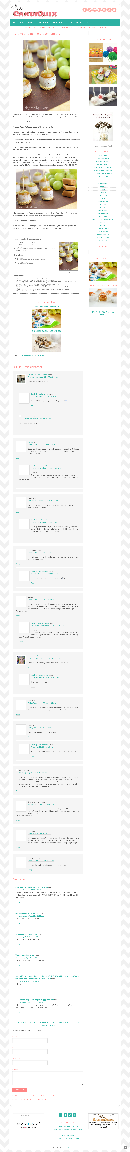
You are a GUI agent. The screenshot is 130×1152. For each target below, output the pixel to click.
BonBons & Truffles (103, 162)
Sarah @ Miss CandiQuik (40, 394)
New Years (103, 216)
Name (15, 1036)
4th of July (102, 27)
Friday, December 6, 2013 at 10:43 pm (42, 703)
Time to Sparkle (27, 356)
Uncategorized (103, 235)
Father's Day (103, 195)
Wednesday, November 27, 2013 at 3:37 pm (44, 658)
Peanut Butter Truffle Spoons (26, 934)
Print (69, 272)
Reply (30, 386)
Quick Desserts (29, 27)
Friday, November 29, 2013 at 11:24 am (45, 677)
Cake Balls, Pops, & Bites (49, 27)
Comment (17, 1069)
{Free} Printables (27, 22)
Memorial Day (103, 210)
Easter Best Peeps (67, 1135)
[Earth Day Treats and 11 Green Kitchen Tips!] (103, 61)
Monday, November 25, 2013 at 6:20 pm (42, 600)
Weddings (103, 241)
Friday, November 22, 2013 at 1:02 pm (45, 396)
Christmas (103, 180)
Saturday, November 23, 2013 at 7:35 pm (43, 501)
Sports (103, 225)
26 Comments (47, 37)
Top (125, 1147)
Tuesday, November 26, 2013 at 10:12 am (46, 574)
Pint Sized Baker (39, 356)
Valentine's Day (103, 238)
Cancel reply (47, 1025)
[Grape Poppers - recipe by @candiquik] (103, 271)
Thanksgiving (103, 232)
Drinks (103, 189)
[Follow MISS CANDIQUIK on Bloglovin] (28, 1128)
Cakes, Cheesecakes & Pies (103, 171)
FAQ (70, 22)
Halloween (103, 204)
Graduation (103, 201)
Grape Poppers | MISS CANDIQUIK (28, 913)
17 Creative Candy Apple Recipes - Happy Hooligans (34, 1000)
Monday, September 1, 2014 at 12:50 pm (42, 804)
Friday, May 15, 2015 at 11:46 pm (39, 833)
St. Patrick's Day (103, 228)
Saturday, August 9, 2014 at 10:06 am (33, 773)
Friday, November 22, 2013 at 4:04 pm (42, 444)
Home (14, 22)
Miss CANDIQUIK (34, 11)
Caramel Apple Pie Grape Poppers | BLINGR (31, 887)
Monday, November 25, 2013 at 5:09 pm (42, 552)
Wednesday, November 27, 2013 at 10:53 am (47, 626)
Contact (88, 22)
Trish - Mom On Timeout (37, 656)
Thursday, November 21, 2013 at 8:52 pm (43, 377)
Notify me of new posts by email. (30, 1100)
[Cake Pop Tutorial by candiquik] (103, 126)
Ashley (30, 442)
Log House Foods (71, 1147)
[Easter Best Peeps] (103, 83)
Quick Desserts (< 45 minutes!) (103, 219)
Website (16, 1058)
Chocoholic (103, 177)
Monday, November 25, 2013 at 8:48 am (46, 468)
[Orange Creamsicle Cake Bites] (103, 297)
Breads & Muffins (103, 165)
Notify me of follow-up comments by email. (35, 1095)
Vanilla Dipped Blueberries (25, 955)
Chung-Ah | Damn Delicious (38, 375)
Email (15, 1047)
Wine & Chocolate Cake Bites (67, 1126)
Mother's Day (103, 213)
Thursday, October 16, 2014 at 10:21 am (36, 419)
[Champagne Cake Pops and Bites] (103, 105)
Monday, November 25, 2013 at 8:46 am (46, 522)
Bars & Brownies (103, 158)
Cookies (103, 186)
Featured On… (59, 22)
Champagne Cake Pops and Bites (67, 1138)
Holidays (103, 207)
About (78, 22)
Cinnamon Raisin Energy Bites (46, 331)
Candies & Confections (85, 27)
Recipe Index (44, 22)
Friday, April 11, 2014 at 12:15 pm (39, 728)
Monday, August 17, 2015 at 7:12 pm (41, 860)
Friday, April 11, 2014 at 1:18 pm (42, 747)
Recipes (103, 222)
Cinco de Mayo (103, 183)
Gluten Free (67, 27)
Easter (103, 192)
